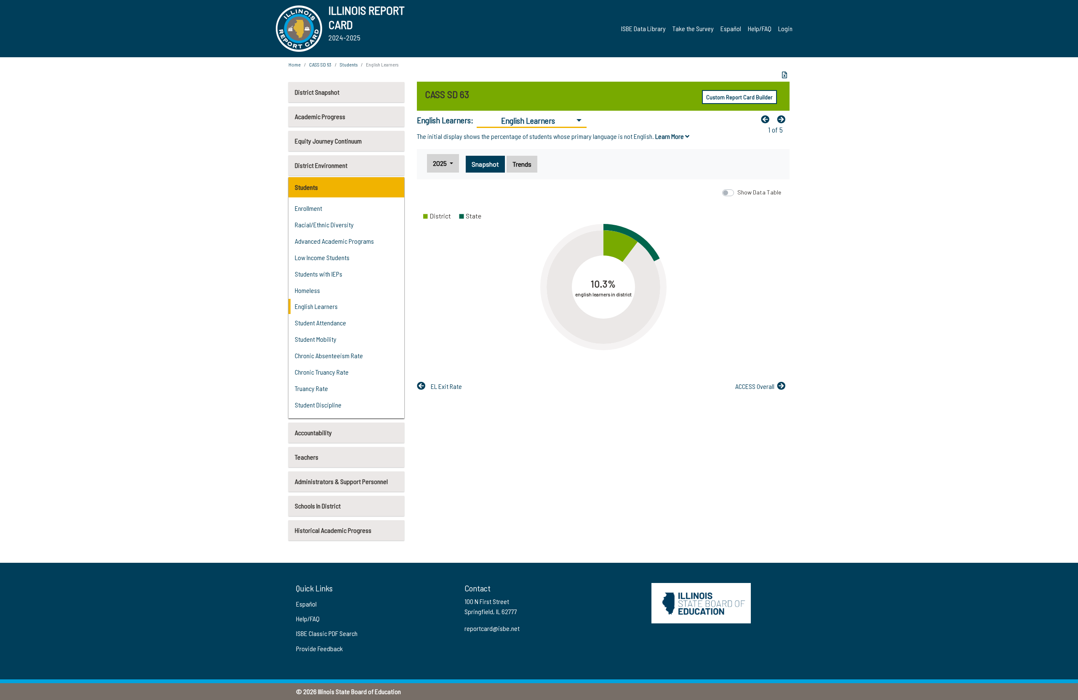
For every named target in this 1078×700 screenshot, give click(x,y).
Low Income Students (322, 257)
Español (730, 28)
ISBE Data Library (643, 28)
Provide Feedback (319, 648)
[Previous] (767, 119)
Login (785, 28)
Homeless (307, 290)
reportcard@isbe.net (492, 628)
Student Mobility (315, 339)
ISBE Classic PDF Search (327, 633)
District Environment (321, 165)
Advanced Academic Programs (334, 241)
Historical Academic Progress (333, 530)
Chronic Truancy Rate (322, 372)
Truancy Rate (311, 388)
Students (306, 187)
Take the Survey (693, 28)
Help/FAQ (759, 28)
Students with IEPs (318, 274)
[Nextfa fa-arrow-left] (783, 119)
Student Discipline (318, 405)
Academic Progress (320, 116)
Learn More (670, 136)
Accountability (313, 433)
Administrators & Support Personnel (341, 481)
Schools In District (318, 506)
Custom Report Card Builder (739, 97)
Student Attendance (320, 323)
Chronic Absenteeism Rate (329, 355)
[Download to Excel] (784, 75)
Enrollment (308, 208)
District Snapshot (317, 92)
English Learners (316, 306)
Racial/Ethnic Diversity (324, 225)
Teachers (306, 457)
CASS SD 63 (320, 64)
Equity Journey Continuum (328, 141)
